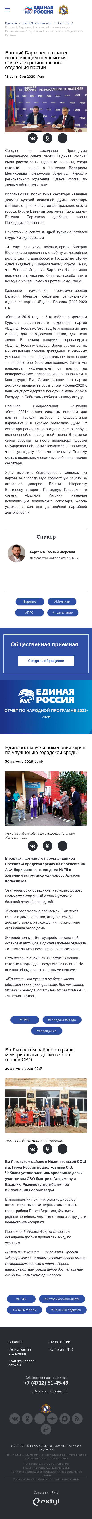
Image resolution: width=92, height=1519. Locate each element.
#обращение (46, 1031)
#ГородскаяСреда (62, 1020)
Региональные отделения (20, 1351)
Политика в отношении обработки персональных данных (46, 1473)
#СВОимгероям (25, 1310)
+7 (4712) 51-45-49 (46, 1383)
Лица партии (59, 1342)
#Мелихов (62, 601)
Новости (63, 23)
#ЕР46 (25, 1020)
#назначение (63, 612)
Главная (11, 23)
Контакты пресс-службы (21, 1363)
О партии (15, 1342)
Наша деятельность (36, 23)
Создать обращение (46, 661)
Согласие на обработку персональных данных (46, 1479)
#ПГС (29, 612)
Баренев (30, 601)
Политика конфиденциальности (46, 1467)
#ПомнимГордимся (66, 1310)
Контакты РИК (61, 1349)
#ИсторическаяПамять (62, 1299)
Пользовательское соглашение (46, 1463)
